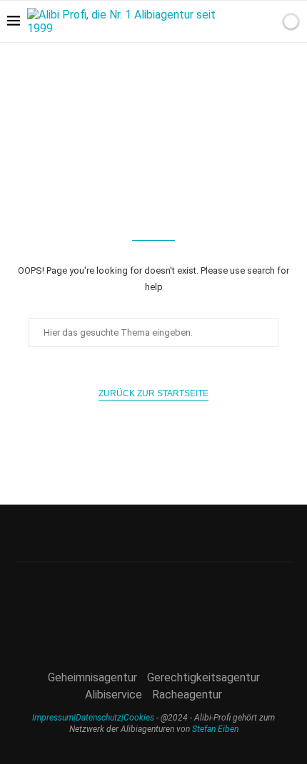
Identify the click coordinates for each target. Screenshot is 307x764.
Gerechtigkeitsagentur (203, 677)
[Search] (266, 21)
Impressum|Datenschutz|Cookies (93, 718)
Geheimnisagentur (92, 677)
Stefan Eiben (215, 729)
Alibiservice (113, 694)
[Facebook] (274, 62)
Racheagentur (187, 694)
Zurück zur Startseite (153, 393)
